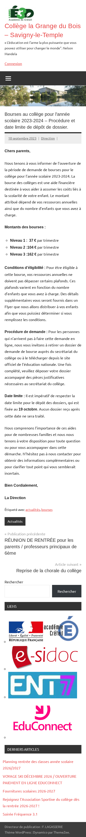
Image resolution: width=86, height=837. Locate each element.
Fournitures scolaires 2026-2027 (29, 791)
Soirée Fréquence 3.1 (20, 814)
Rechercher (14, 581)
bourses (47, 509)
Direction (48, 138)
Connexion (13, 63)
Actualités (15, 521)
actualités (32, 509)
